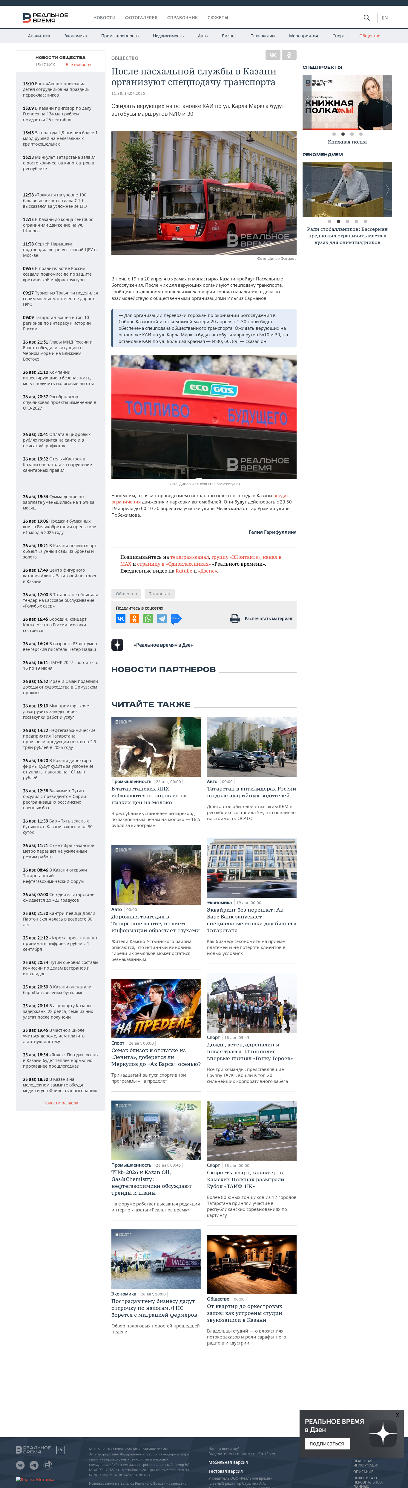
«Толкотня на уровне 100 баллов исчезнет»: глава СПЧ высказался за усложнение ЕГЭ (55, 200)
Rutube (184, 570)
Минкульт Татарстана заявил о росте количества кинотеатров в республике (59, 162)
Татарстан (159, 593)
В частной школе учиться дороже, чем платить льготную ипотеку (54, 1035)
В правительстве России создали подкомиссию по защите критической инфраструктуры (57, 274)
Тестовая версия (225, 1471)
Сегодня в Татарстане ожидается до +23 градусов (58, 897)
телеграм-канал (189, 557)
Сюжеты (218, 17)
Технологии (263, 36)
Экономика (76, 36)
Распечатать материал (268, 618)
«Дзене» (207, 570)
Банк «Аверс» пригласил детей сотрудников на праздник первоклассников (56, 89)
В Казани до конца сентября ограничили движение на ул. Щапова (58, 224)
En (385, 18)
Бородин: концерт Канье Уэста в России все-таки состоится (55, 624)
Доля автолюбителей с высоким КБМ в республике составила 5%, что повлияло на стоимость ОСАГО (251, 803)
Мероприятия (303, 36)
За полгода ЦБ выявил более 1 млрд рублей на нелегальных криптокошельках (60, 138)
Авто (203, 36)
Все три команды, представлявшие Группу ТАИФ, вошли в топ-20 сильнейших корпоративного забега (250, 1062)
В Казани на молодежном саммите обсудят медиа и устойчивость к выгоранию (60, 1084)
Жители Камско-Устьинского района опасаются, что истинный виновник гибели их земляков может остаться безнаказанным (155, 937)
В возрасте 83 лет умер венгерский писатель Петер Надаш (60, 646)
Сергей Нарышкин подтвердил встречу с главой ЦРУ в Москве (59, 249)
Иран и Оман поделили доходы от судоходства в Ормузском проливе (60, 686)
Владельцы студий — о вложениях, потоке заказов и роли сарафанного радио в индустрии (246, 1324)
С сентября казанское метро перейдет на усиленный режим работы (58, 851)
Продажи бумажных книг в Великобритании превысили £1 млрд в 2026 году (59, 526)
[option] (347, 102)
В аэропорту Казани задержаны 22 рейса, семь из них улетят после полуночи (58, 1011)
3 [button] (352, 134)
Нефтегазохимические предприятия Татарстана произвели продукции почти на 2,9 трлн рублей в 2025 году (59, 738)
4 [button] (361, 134)
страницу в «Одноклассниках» (174, 564)
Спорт (338, 36)
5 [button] (365, 222)
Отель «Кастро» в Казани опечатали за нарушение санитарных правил (57, 464)
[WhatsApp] (148, 618)
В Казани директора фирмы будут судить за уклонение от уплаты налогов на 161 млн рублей (58, 769)
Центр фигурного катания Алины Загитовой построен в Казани (60, 575)
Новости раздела (60, 1103)
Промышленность (120, 36)
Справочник (182, 17)
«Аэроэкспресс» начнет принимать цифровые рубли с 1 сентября (60, 943)
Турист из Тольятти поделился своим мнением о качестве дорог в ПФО (60, 298)
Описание (363, 1472)
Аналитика (39, 36)
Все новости (78, 64)
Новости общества (61, 57)
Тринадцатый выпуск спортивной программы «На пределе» (156, 1065)
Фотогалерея (141, 17)
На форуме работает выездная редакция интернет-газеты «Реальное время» (155, 1191)
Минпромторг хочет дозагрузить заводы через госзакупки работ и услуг (57, 711)
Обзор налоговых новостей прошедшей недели (155, 1316)
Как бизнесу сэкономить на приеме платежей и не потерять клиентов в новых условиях (252, 931)
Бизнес (229, 36)
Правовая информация (366, 1463)
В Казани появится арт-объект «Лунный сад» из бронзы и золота (60, 551)
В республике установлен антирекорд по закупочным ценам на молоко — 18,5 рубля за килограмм (155, 806)
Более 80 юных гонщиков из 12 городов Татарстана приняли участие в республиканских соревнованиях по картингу (252, 1193)
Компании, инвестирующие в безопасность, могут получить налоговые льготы (58, 377)
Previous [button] (307, 102)
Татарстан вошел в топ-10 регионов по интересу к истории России (57, 323)
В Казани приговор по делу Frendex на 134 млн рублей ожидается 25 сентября (57, 113)
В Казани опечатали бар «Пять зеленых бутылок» (57, 989)
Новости (104, 17)
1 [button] (334, 134)
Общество (369, 36)
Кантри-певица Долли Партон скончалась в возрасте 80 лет (59, 918)
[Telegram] (162, 618)
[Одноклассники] (289, 55)
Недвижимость (168, 36)
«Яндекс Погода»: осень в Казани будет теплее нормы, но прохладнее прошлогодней (60, 1060)
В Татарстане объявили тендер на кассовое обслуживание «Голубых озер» (60, 600)
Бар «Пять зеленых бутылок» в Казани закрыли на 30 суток (58, 826)
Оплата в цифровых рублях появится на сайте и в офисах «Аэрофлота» (57, 439)
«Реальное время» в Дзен (164, 645)
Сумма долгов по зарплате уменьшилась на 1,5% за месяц (58, 502)
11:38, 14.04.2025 (128, 93)
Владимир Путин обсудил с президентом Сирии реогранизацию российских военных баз (54, 799)
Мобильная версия (228, 1462)
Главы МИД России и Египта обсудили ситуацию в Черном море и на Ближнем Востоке (58, 350)
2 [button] (343, 134)
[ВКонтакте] (273, 55)
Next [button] (387, 102)
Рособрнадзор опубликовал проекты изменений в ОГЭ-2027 (59, 402)
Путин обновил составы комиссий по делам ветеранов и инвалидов (60, 967)
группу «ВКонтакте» (235, 557)
